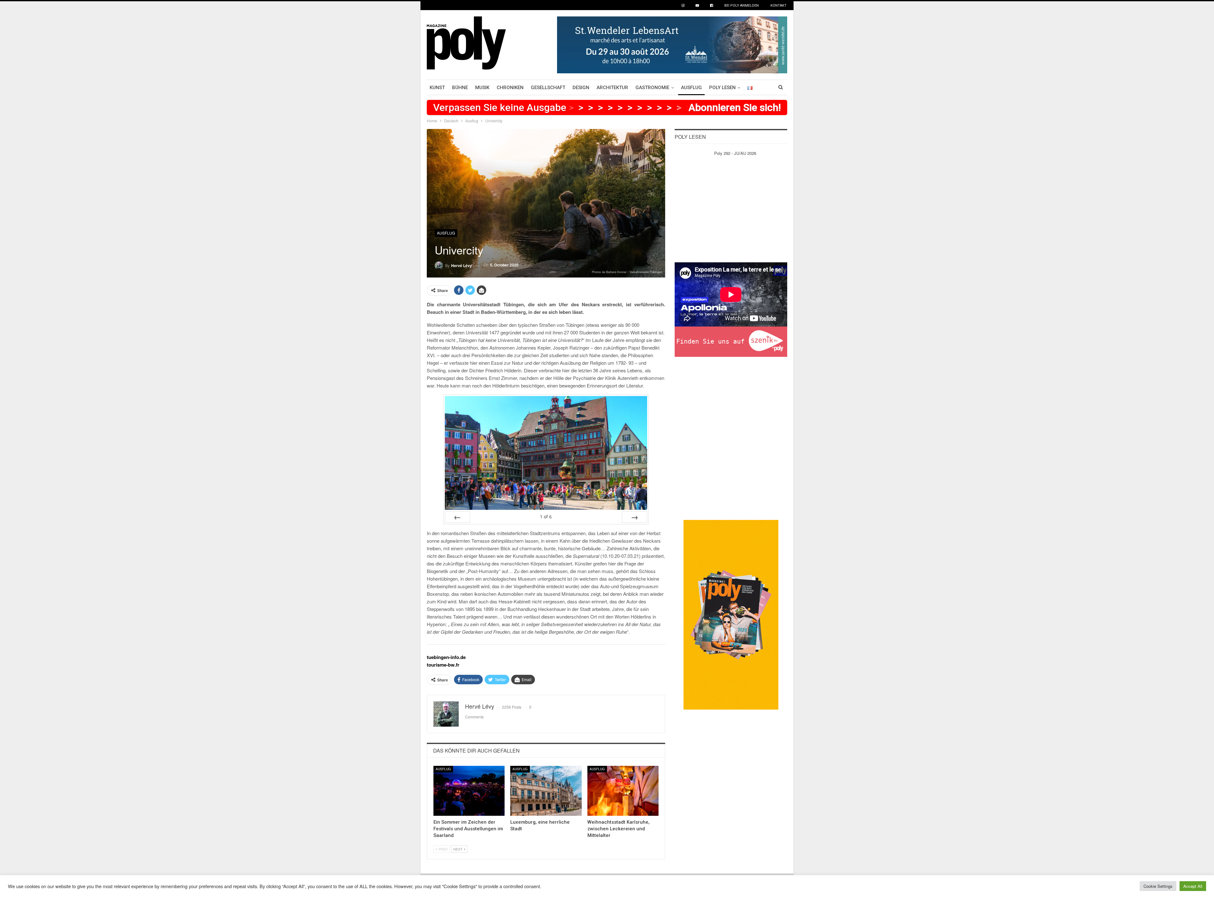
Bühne (460, 87)
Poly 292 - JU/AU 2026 (735, 153)
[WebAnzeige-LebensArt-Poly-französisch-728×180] (672, 44)
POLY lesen (722, 87)
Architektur (612, 87)
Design (581, 87)
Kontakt (778, 5)
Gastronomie (652, 87)
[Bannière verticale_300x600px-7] (731, 614)
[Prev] (457, 517)
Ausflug (691, 87)
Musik (482, 87)
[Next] (634, 517)
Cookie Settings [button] (1158, 886)
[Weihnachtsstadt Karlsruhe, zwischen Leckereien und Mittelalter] (623, 791)
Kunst (437, 87)
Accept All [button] (1192, 886)
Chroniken (510, 87)
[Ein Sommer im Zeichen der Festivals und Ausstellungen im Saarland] (469, 791)
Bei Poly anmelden (741, 5)
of (546, 517)
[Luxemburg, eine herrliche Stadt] (545, 791)
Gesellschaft (548, 87)
